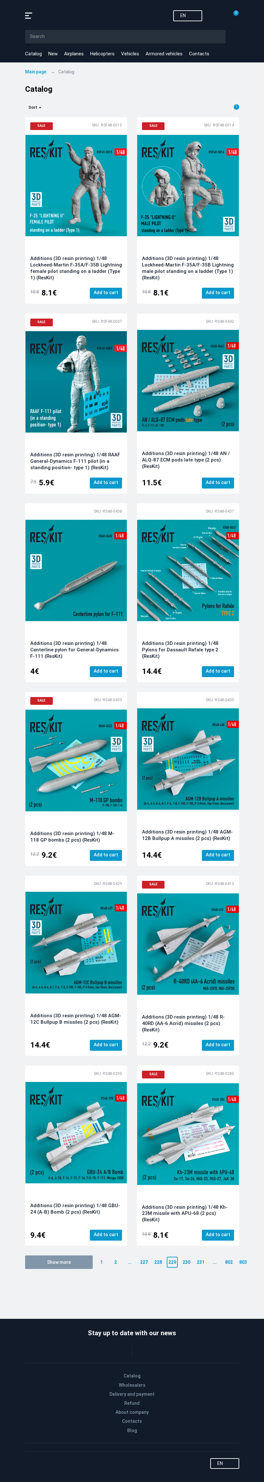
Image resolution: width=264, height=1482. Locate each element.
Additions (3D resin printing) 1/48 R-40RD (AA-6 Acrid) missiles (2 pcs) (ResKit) (183, 1023)
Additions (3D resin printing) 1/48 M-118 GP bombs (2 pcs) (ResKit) (72, 837)
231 (200, 1262)
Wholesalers (132, 1385)
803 (243, 1262)
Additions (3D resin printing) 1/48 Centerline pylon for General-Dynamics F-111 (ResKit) (74, 649)
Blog (132, 1430)
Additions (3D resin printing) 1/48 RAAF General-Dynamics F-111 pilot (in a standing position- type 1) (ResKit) (75, 461)
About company (132, 1412)
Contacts (199, 54)
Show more (59, 1262)
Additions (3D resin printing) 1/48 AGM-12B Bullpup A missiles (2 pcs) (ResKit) (187, 835)
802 (229, 1262)
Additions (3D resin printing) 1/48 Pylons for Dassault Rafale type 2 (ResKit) (180, 649)
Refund (132, 1403)
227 (144, 1262)
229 (172, 1262)
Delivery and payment (132, 1394)
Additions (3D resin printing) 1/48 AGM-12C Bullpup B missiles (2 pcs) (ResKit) (75, 1019)
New (53, 54)
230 (186, 1262)
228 (158, 1262)
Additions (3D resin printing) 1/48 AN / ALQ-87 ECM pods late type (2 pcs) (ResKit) (186, 460)
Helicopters (102, 54)
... (130, 1262)
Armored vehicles (164, 54)
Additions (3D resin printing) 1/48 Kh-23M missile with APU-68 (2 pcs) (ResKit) (185, 1213)
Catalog (33, 54)
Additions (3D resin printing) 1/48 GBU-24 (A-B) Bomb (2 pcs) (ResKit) (75, 1209)
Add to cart (106, 292)
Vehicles (130, 54)
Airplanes (74, 54)
